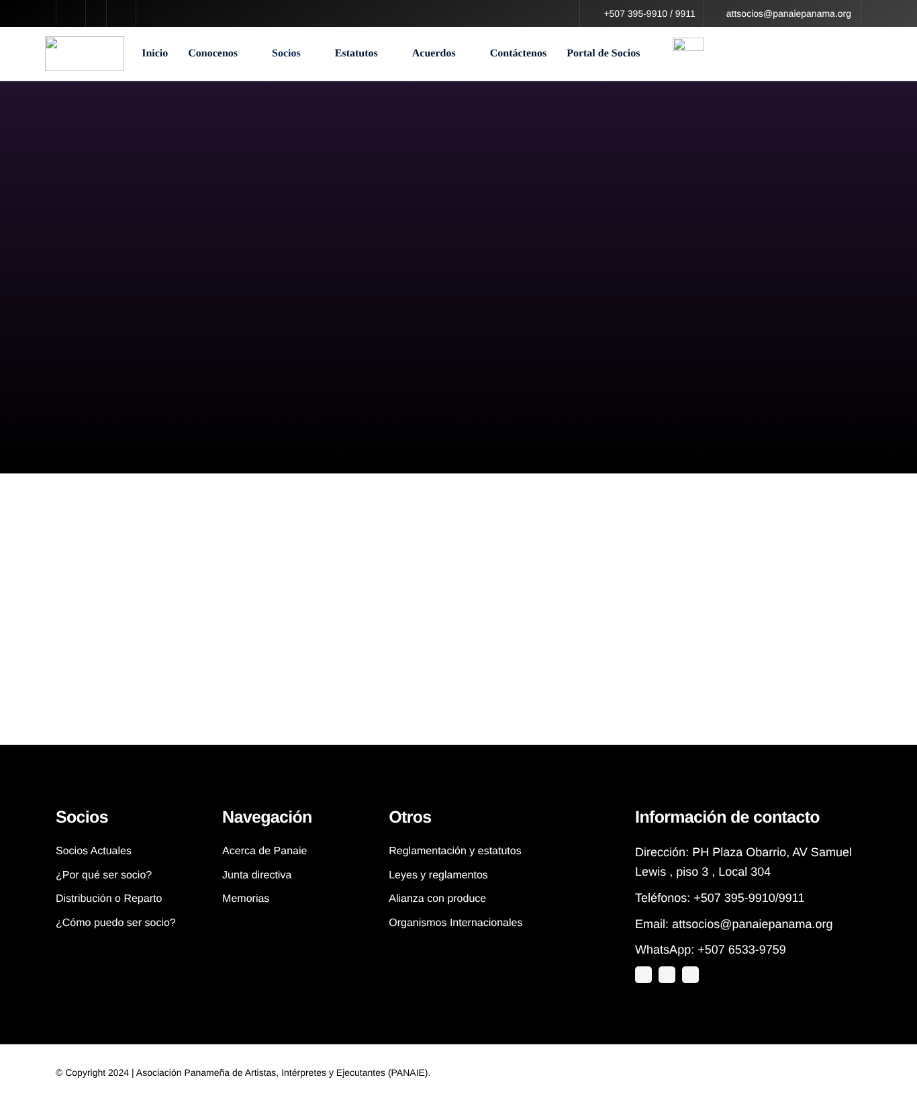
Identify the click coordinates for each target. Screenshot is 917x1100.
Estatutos (356, 53)
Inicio (155, 53)
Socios (286, 53)
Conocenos (213, 53)
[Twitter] (643, 974)
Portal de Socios (603, 53)
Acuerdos (434, 53)
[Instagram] (667, 974)
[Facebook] (690, 974)
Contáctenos (518, 53)
